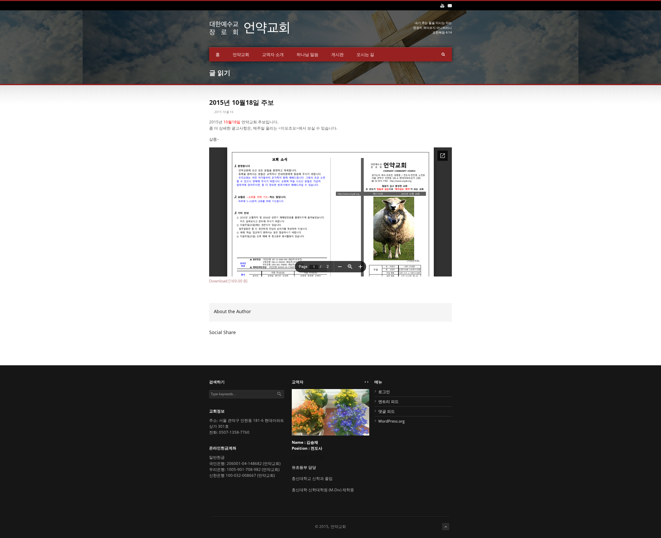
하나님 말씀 (307, 54)
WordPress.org (391, 421)
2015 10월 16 (223, 112)
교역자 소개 (273, 54)
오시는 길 (365, 54)
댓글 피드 (386, 411)
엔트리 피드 (388, 401)
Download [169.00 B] (228, 280)
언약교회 (241, 54)
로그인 (384, 391)
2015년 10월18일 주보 (241, 102)
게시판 (337, 54)
